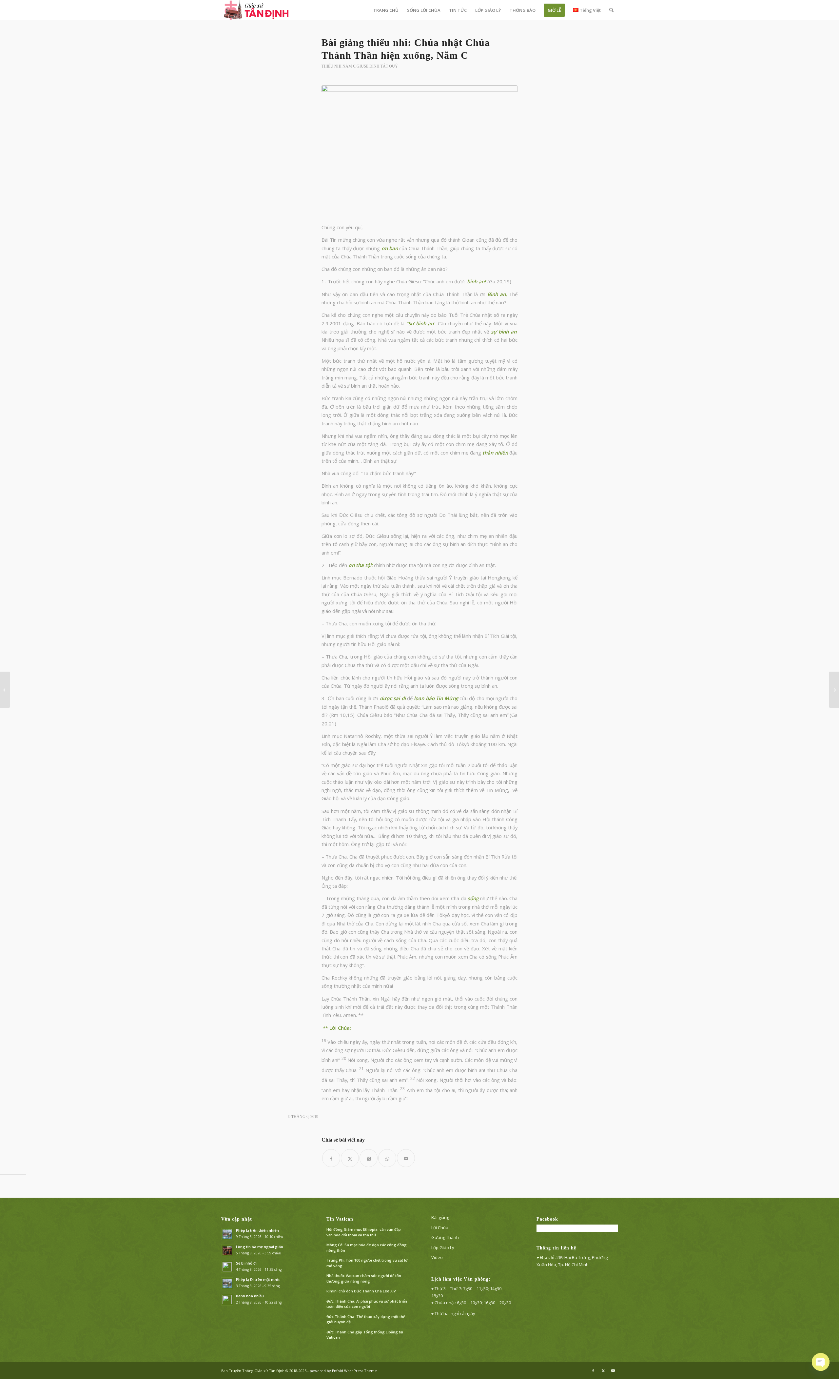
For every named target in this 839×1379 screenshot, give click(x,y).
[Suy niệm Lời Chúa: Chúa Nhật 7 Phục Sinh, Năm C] (5, 690)
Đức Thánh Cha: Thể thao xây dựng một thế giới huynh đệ (365, 1319)
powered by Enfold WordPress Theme (343, 1370)
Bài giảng (440, 1217)
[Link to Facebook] (593, 1370)
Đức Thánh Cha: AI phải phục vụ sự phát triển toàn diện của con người (366, 1304)
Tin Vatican (339, 1219)
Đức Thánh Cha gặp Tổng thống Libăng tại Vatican (364, 1334)
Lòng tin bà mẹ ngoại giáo (259, 1246)
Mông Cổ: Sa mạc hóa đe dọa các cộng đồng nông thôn (366, 1247)
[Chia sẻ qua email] (406, 1158)
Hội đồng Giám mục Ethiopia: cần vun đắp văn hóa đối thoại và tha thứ (363, 1232)
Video (437, 1257)
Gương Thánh (445, 1237)
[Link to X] (603, 1370)
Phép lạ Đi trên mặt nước (258, 1279)
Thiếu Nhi (331, 66)
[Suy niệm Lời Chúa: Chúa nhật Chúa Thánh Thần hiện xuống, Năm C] (834, 690)
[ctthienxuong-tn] (419, 150)
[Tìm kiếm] (611, 10)
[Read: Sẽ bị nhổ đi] (227, 1267)
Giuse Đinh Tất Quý (377, 66)
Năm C (349, 66)
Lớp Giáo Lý (442, 1247)
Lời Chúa (439, 1227)
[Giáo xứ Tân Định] (256, 10)
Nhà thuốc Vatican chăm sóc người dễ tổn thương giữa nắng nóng (363, 1278)
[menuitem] (386, 10)
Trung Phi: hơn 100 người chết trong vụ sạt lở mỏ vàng (366, 1263)
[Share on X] (369, 1158)
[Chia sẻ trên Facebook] (331, 1158)
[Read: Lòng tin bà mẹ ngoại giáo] (227, 1250)
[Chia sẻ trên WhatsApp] (387, 1158)
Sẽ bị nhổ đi (246, 1263)
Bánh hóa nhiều (250, 1295)
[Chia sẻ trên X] (350, 1158)
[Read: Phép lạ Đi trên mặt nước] (227, 1283)
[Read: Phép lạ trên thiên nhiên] (227, 1234)
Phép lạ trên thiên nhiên (257, 1230)
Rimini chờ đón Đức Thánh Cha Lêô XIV (361, 1290)
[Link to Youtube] (613, 1370)
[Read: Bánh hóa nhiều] (227, 1300)
